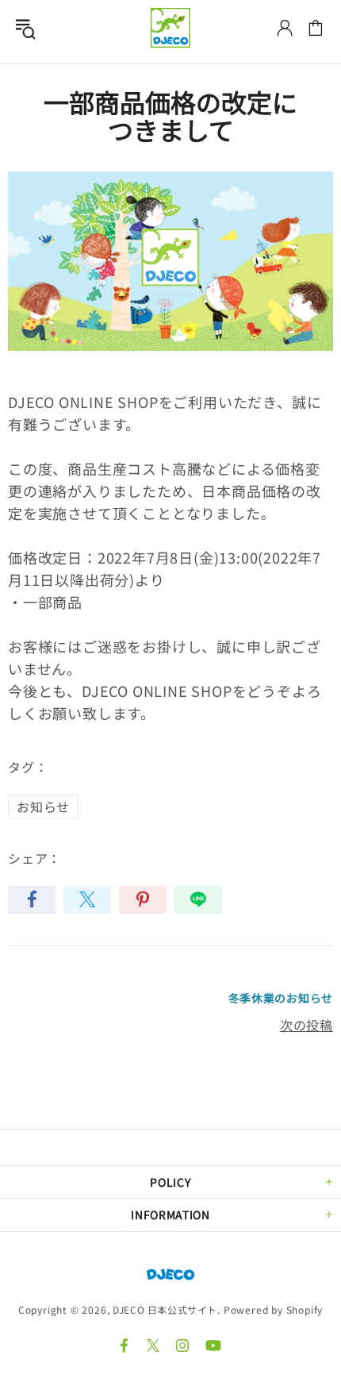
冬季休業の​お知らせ (280, 998)
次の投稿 (306, 1024)
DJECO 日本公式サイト (170, 28)
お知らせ (43, 806)
